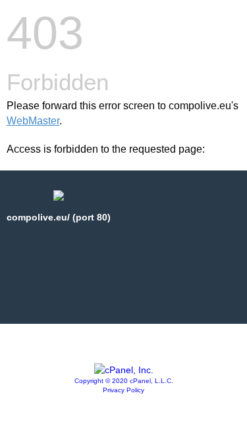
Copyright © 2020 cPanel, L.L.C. (123, 380)
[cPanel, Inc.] (123, 370)
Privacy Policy (123, 390)
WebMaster (33, 120)
